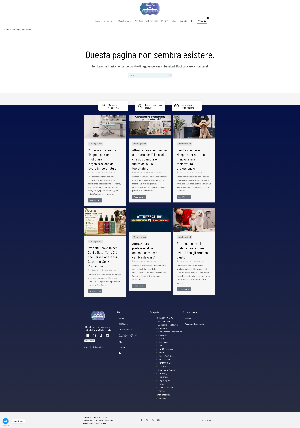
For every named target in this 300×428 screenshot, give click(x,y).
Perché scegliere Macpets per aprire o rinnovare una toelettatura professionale (191, 159)
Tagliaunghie (164, 380)
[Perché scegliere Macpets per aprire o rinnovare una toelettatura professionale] (194, 126)
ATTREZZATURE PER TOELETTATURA (151, 21)
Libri (160, 345)
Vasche (161, 391)
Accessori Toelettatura (168, 325)
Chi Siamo (108, 21)
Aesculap (162, 398)
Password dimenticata (194, 324)
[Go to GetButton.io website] (5, 425)
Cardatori (162, 328)
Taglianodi (163, 377)
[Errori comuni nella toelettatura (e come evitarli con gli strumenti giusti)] (194, 220)
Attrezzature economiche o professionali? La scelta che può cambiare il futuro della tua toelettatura (149, 159)
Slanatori (162, 366)
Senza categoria (163, 394)
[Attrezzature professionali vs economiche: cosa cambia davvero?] (150, 220)
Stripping (162, 373)
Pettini (161, 352)
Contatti (183, 21)
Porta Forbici (164, 359)
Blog (174, 21)
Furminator (163, 342)
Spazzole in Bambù (166, 370)
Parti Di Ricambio (165, 349)
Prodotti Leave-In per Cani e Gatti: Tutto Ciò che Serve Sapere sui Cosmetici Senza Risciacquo (102, 257)
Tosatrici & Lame (165, 387)
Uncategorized (95, 143)
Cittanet (213, 420)
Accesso (188, 318)
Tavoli (161, 384)
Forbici (161, 338)
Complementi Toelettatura (170, 331)
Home (97, 21)
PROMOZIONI (164, 363)
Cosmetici (162, 335)
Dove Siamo (123, 21)
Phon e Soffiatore (166, 356)
